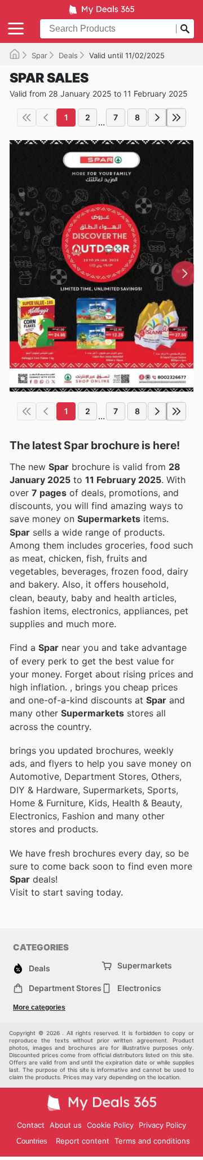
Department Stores (65, 988)
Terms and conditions (152, 1140)
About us (66, 1124)
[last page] (176, 117)
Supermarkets (144, 965)
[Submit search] (185, 29)
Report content (82, 1140)
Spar (39, 55)
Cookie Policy (110, 1124)
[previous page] (45, 117)
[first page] (26, 117)
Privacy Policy (162, 1124)
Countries (31, 1141)
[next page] (157, 117)
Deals (68, 55)
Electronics (139, 988)
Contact (31, 1124)
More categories (39, 1007)
